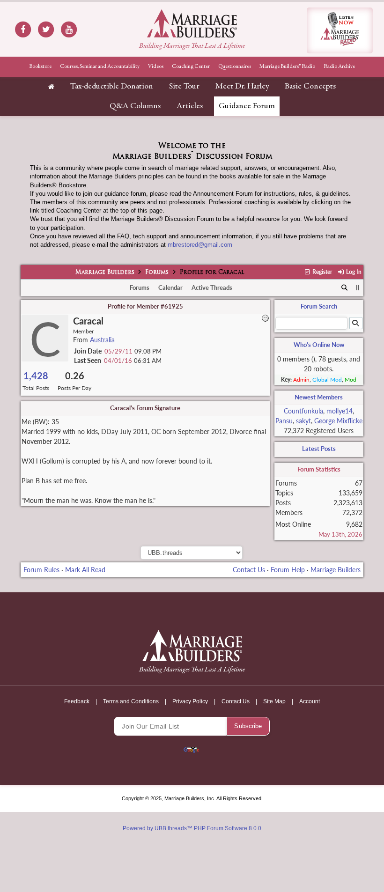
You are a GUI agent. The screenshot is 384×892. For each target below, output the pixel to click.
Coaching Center (191, 66)
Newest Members (319, 397)
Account (309, 701)
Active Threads (212, 287)
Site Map (274, 701)
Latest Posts (319, 448)
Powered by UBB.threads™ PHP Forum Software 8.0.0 (192, 828)
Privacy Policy (190, 701)
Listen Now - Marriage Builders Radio (340, 30)
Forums (157, 272)
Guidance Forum (247, 106)
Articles (190, 106)
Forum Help (288, 570)
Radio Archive (339, 66)
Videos (155, 66)
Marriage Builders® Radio (287, 66)
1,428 (35, 375)
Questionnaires (234, 66)
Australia (102, 340)
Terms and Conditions (131, 701)
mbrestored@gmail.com (200, 244)
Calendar (170, 287)
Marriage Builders (104, 272)
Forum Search (319, 306)
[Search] (344, 288)
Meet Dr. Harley (242, 86)
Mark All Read (85, 570)
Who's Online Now (319, 344)
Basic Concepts (310, 86)
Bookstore (40, 66)
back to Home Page (192, 23)
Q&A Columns (135, 106)
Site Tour (184, 86)
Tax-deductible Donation (111, 86)
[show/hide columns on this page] (357, 287)
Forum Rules (41, 570)
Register (321, 271)
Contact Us (249, 570)
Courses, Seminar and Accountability (100, 66)
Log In (353, 271)
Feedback (76, 701)
